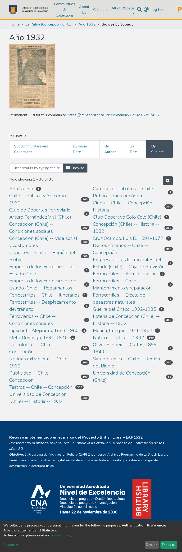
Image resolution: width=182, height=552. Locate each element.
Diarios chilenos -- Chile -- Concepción (120, 249)
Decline (151, 545)
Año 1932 (87, 24)
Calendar (100, 9)
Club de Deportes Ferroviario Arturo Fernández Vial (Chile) (40, 213)
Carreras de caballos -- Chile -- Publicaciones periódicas (125, 192)
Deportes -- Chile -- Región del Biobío (42, 256)
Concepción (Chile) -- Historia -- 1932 (126, 227)
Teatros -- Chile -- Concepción (41, 387)
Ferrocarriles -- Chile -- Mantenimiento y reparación (122, 284)
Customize (11, 545)
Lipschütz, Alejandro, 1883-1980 (44, 330)
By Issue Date (80, 149)
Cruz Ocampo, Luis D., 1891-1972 (128, 238)
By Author (110, 149)
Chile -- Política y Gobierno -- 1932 (40, 199)
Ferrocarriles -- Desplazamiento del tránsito (42, 305)
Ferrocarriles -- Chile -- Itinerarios (44, 295)
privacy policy (61, 535)
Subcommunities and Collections (31, 149)
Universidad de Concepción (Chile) (121, 376)
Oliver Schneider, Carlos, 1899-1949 (126, 348)
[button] (146, 10)
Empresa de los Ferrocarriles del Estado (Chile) (43, 270)
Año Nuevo (21, 188)
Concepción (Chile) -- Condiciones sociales (31, 227)
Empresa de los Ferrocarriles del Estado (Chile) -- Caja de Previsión (129, 263)
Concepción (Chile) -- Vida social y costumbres (43, 242)
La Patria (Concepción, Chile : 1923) (49, 24)
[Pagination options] (168, 180)
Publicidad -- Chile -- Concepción (31, 376)
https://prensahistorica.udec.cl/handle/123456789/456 (113, 115)
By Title (133, 149)
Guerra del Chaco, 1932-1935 (124, 309)
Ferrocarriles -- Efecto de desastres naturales (119, 298)
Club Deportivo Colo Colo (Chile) (127, 217)
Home (14, 24)
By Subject (157, 149)
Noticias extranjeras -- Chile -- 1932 (41, 362)
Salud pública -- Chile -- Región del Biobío (126, 362)
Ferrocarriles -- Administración (125, 274)
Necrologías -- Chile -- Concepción (33, 348)
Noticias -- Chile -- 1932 (118, 337)
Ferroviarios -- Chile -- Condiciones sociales (32, 320)
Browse (77, 168)
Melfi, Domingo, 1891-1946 (38, 337)
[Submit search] (139, 10)
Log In (155, 9)
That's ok (169, 545)
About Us (84, 9)
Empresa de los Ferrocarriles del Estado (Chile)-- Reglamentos (43, 284)
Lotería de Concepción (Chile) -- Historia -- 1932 (126, 320)
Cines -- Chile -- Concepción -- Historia (125, 206)
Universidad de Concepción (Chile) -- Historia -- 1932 (38, 398)
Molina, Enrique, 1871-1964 (122, 330)
